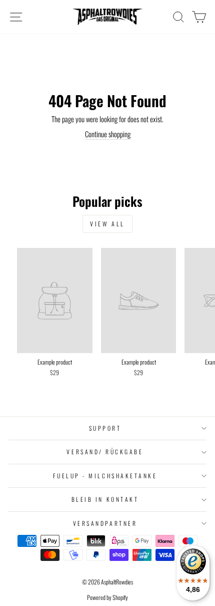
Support (105, 428)
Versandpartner (105, 523)
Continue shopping (107, 134)
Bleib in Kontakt (105, 499)
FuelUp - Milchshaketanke (105, 475)
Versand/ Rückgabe (104, 451)
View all (107, 223)
